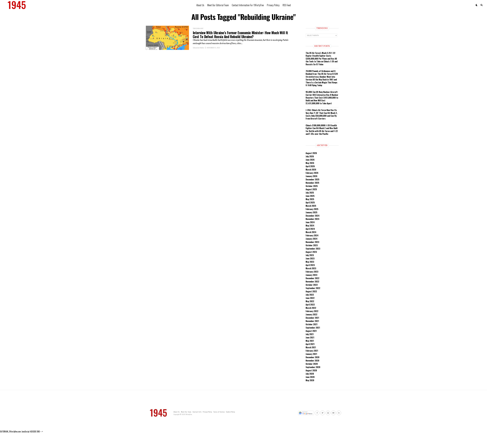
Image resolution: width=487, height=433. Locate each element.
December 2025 (312, 179)
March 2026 (311, 169)
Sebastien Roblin (198, 47)
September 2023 (313, 248)
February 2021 (312, 350)
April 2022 (310, 304)
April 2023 (310, 265)
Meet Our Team (186, 412)
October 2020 (312, 363)
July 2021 (310, 334)
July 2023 (310, 255)
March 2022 (311, 307)
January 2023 (311, 274)
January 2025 (311, 212)
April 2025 (310, 202)
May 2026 (310, 163)
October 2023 (312, 245)
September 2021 (313, 327)
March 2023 (311, 268)
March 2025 (311, 205)
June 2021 (310, 337)
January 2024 (311, 238)
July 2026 (310, 156)
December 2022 (312, 278)
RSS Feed (287, 5)
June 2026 (310, 159)
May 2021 (310, 340)
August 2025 (311, 189)
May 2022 (310, 301)
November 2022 (312, 281)
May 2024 (310, 225)
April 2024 (310, 228)
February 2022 (312, 311)
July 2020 (310, 373)
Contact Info (197, 412)
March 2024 (311, 232)
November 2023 (312, 242)
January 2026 (311, 176)
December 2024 (312, 215)
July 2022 (310, 294)
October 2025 (312, 186)
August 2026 (311, 153)
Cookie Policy (230, 412)
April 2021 (310, 344)
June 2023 (310, 258)
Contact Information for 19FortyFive (248, 5)
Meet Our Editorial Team (218, 5)
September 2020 (313, 367)
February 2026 (312, 172)
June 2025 (310, 195)
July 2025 (310, 192)
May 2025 (310, 199)
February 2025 (312, 209)
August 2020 (311, 370)
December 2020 (312, 357)
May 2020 (310, 380)
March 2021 (311, 347)
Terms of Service (219, 412)
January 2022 (311, 314)
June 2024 (310, 222)
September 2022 (313, 288)
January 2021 (311, 353)
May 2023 (310, 261)
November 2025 (312, 182)
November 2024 (312, 218)
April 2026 (310, 166)
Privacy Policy (273, 5)
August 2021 (311, 330)
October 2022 (312, 284)
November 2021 (312, 321)
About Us (200, 5)
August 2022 (311, 291)
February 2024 (312, 235)
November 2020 (312, 360)
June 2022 (310, 298)
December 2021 (312, 317)
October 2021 (311, 324)
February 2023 (312, 271)
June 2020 (310, 377)
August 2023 (311, 251)
